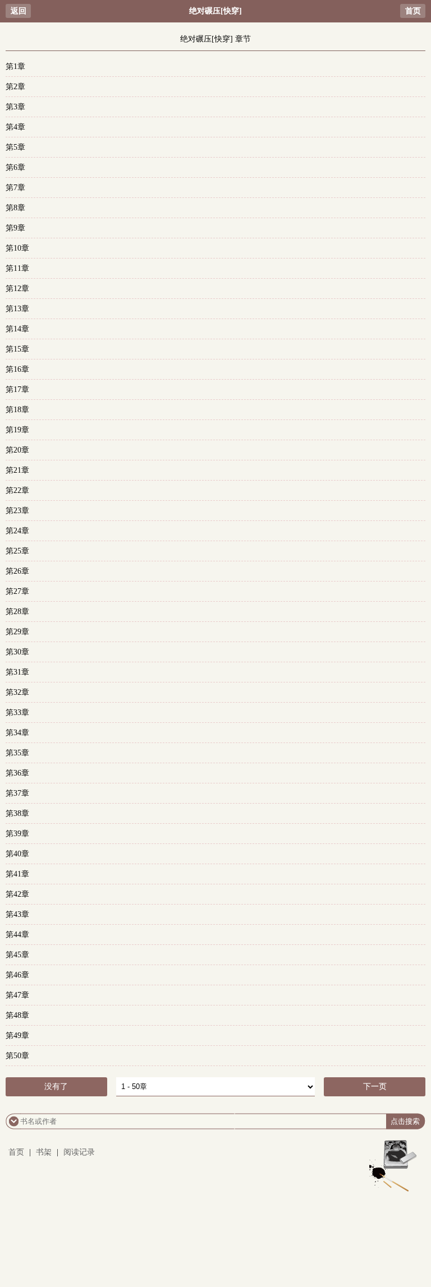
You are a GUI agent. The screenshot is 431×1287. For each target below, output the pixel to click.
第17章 (17, 389)
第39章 (17, 833)
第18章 (17, 409)
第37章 (17, 793)
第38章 (17, 813)
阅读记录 (79, 1152)
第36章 (17, 773)
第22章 (17, 490)
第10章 (17, 248)
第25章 (17, 551)
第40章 (17, 854)
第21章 (17, 470)
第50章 (17, 1055)
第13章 (17, 309)
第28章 (17, 611)
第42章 (17, 894)
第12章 (17, 288)
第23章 (17, 510)
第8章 (15, 208)
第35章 (17, 753)
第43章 (17, 914)
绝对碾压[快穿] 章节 (215, 39)
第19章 (17, 430)
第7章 (15, 187)
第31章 (17, 672)
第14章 (17, 329)
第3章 (15, 107)
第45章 (17, 955)
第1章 (15, 66)
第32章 (17, 692)
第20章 (17, 450)
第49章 (17, 1035)
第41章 (17, 874)
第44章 (17, 934)
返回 (18, 11)
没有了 (56, 1086)
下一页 (375, 1086)
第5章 (15, 147)
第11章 (17, 268)
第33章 (17, 712)
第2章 (15, 86)
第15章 (17, 349)
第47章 (17, 995)
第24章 (17, 531)
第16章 (17, 369)
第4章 (15, 127)
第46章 (17, 975)
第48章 (17, 1015)
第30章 (17, 652)
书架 (44, 1152)
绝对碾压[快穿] (215, 11)
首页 (413, 11)
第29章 (17, 632)
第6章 (15, 167)
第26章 (17, 571)
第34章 (17, 732)
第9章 (15, 228)
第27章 (17, 591)
